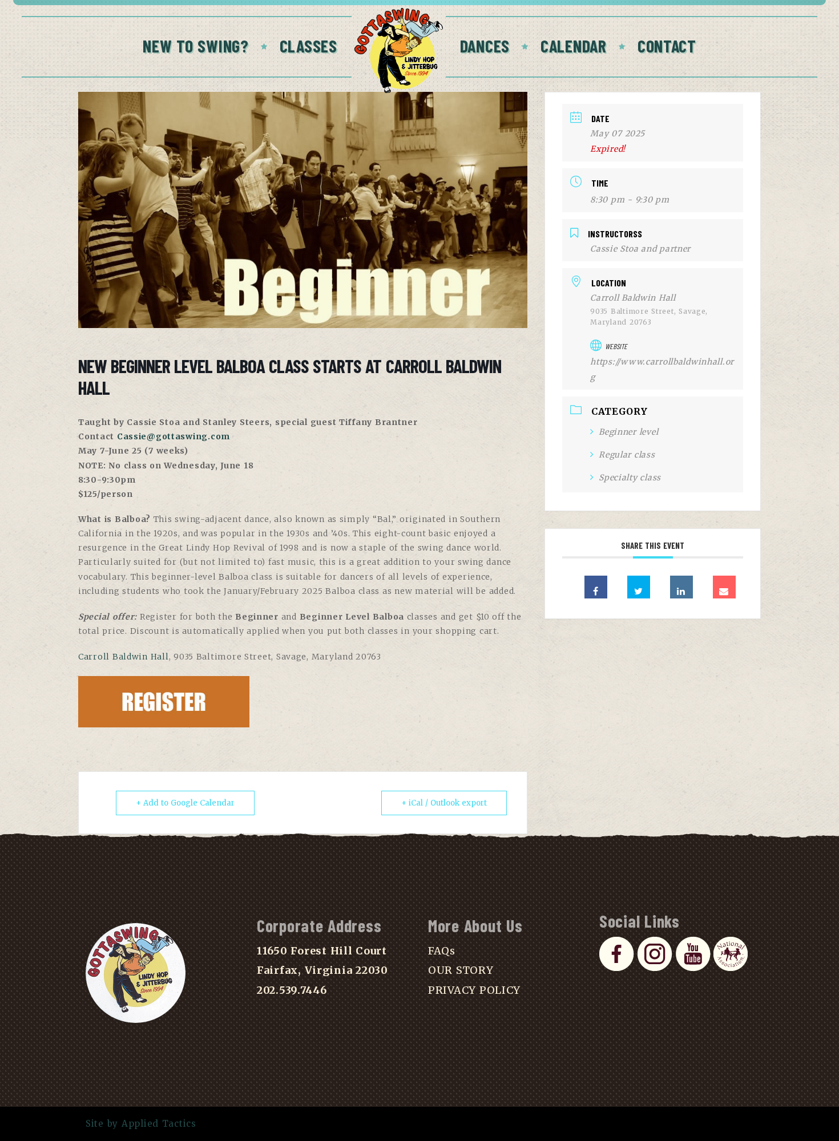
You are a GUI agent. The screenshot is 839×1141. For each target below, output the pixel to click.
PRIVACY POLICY (474, 990)
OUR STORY (461, 970)
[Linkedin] (681, 587)
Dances (485, 45)
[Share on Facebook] (595, 587)
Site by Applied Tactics (141, 1123)
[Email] (724, 587)
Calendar (573, 45)
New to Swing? (196, 45)
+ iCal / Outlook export (444, 803)
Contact (667, 45)
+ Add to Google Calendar (185, 803)
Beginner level (628, 432)
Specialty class (630, 477)
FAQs (441, 950)
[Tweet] (638, 587)
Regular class (627, 455)
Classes (308, 45)
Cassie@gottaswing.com (173, 436)
